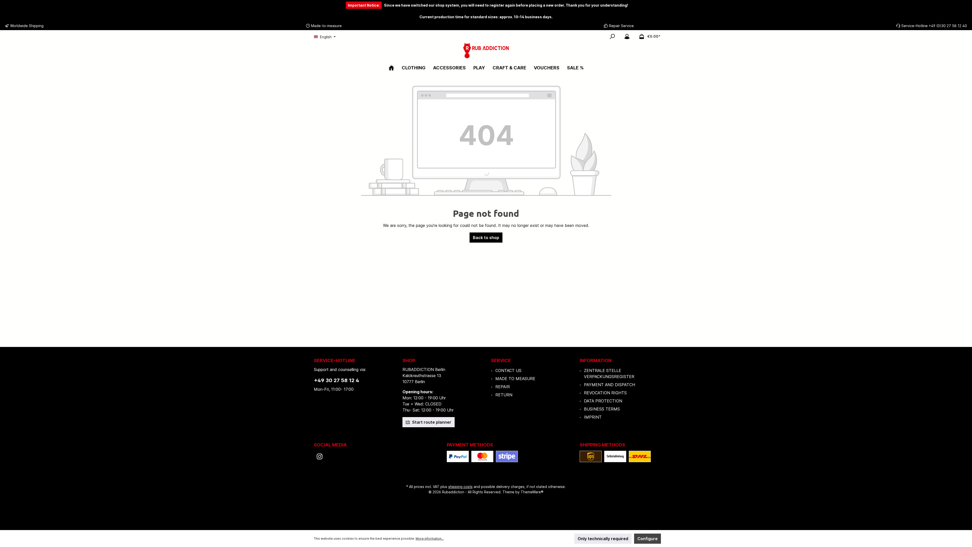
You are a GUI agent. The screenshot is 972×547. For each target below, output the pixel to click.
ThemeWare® (532, 492)
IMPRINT (593, 417)
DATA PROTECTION (603, 400)
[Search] (612, 36)
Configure (647, 538)
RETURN (503, 394)
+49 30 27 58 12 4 (336, 380)
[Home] (391, 67)
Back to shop (486, 237)
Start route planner (431, 422)
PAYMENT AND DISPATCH (609, 384)
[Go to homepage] (486, 50)
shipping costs (460, 486)
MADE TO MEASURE (515, 378)
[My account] (627, 36)
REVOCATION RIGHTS (605, 392)
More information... (430, 538)
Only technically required (603, 538)
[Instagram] (319, 456)
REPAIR (502, 386)
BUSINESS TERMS (602, 409)
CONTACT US (508, 370)
